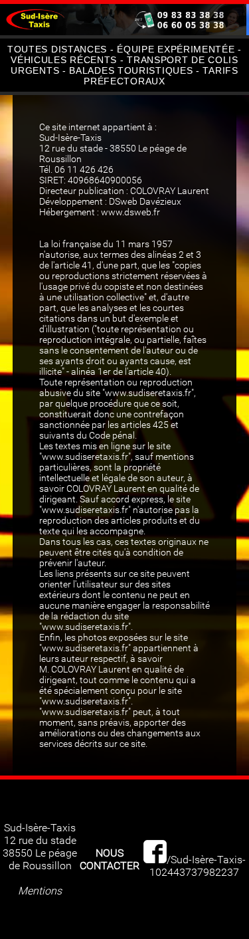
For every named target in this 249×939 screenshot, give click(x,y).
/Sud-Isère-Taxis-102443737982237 (197, 866)
